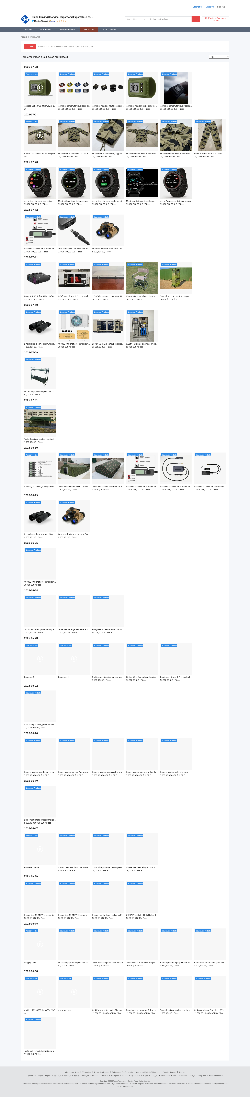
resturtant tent (64, 1010)
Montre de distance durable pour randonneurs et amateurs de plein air (157, 201)
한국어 (147, 1075)
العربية (155, 1075)
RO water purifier (31, 867)
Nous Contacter (109, 29)
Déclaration (86, 1072)
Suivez (31, 46)
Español (95, 1075)
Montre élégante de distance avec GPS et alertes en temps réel (85, 201)
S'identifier (197, 6)
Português (115, 1075)
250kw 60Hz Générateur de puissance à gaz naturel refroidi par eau (122, 343)
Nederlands (165, 1075)
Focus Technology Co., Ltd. (123, 1081)
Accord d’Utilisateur (101, 1072)
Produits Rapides (169, 1072)
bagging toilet (30, 962)
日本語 (76, 1075)
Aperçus (182, 1072)
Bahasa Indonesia (216, 1075)
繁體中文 (67, 1075)
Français (85, 1075)
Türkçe (192, 1075)
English (48, 1075)
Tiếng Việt (202, 1075)
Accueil (28, 29)
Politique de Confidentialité (122, 1072)
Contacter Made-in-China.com (148, 1072)
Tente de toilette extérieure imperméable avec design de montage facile (191, 296)
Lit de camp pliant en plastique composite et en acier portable (51, 391)
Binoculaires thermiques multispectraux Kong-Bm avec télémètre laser (55, 343)
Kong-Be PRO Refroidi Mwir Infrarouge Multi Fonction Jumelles (52, 296)
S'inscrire (210, 6)
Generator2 (29, 677)
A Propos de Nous (68, 29)
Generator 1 (63, 677)
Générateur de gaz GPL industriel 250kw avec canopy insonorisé (87, 296)
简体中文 (57, 1075)
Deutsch (105, 1075)
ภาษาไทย (183, 1075)
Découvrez (89, 29)
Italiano (125, 1075)
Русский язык (136, 1075)
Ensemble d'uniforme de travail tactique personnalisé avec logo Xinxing (89, 153)
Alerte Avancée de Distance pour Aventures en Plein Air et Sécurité (189, 201)
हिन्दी (174, 1075)
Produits (47, 29)
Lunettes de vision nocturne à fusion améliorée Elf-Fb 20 (117, 248)
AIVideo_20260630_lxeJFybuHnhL (39, 486)
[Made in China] (39, 5)
